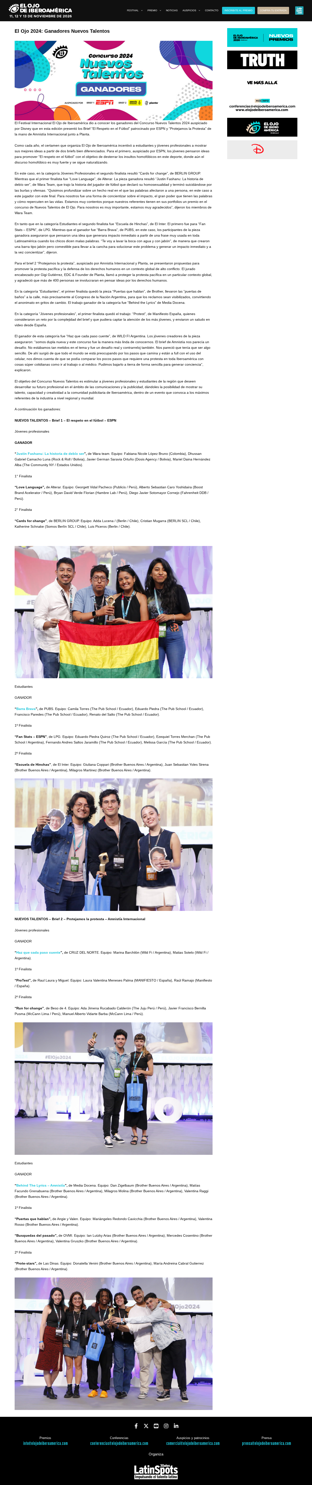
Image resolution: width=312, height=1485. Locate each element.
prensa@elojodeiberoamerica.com (266, 1443)
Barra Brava (26, 709)
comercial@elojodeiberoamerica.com (193, 1443)
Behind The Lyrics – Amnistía (40, 1185)
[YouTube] (156, 1426)
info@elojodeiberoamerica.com (45, 1443)
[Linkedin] (176, 1426)
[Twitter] (146, 1426)
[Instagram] (166, 1426)
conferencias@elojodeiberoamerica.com (119, 1443)
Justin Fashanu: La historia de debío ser (50, 454)
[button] (141, 10)
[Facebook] (136, 1426)
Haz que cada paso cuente (38, 952)
